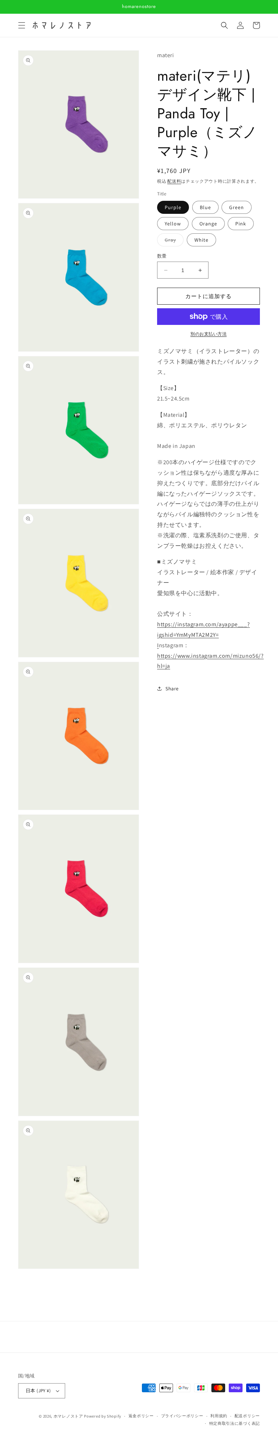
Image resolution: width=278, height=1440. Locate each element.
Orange (208, 223)
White (201, 240)
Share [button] (172, 688)
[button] (22, 25)
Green (236, 207)
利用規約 (218, 1415)
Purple (173, 207)
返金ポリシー (141, 1415)
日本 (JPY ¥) (38, 1391)
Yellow (173, 223)
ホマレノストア (68, 1416)
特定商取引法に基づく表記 (234, 1423)
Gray (173, 241)
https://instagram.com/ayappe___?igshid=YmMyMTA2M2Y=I (203, 635)
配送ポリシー (247, 1415)
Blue (205, 207)
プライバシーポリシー (182, 1415)
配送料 (174, 181)
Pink (240, 223)
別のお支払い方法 (208, 333)
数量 (162, 256)
